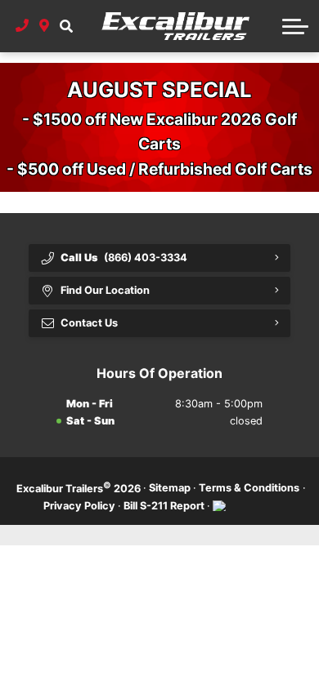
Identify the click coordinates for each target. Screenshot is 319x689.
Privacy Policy (79, 506)
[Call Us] (22, 26)
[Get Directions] (44, 26)
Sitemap (170, 488)
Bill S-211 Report (164, 506)
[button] (66, 26)
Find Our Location (105, 290)
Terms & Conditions (249, 488)
